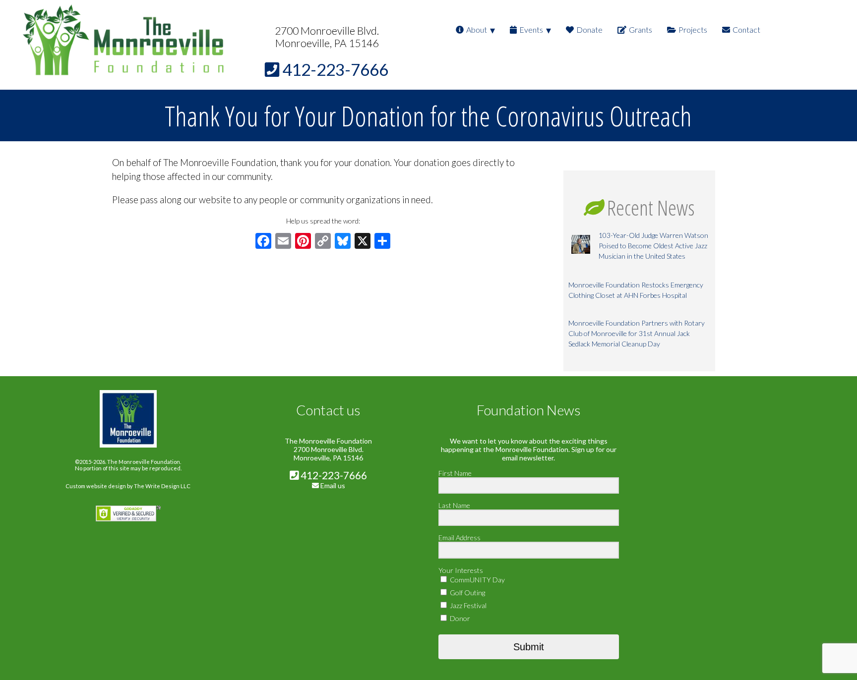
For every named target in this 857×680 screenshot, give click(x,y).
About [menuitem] (476, 29)
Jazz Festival (467, 605)
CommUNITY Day (476, 579)
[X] (362, 242)
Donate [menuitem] (589, 29)
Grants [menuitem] (640, 29)
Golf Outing (466, 592)
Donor (459, 618)
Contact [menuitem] (746, 29)
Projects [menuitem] (692, 29)
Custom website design (95, 486)
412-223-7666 (333, 475)
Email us (332, 485)
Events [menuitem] (531, 29)
